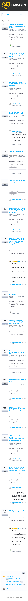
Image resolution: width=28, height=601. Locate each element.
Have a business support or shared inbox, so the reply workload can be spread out (17, 210)
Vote (5, 28)
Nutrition (15, 513)
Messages (16, 59)
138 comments (21, 325)
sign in (14, 565)
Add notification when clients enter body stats (17, 152)
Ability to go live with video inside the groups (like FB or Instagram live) (17, 408)
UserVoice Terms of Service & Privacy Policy (14, 597)
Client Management (17, 116)
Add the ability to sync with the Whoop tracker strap (17, 26)
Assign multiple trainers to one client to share (17, 113)
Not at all (14, 37)
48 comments (11, 472)
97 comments (11, 512)
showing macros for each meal (17, 380)
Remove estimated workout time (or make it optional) (17, 84)
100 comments (12, 245)
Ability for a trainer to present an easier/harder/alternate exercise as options (16, 438)
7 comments (20, 155)
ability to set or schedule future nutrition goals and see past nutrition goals (17, 469)
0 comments (11, 355)
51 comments (11, 115)
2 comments (11, 184)
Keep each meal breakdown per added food (16, 352)
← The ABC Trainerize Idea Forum (9, 16)
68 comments (11, 442)
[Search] (23, 573)
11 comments (11, 214)
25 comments (11, 383)
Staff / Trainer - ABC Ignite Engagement (14, 584)
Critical (14, 39)
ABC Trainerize (10, 588)
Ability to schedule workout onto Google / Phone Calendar (16, 322)
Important (22, 37)
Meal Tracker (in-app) (18, 356)
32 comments (11, 58)
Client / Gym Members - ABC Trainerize (16, 326)
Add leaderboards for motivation (16, 293)
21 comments (11, 87)
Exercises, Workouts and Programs (16, 327)
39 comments (11, 411)
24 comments (11, 296)
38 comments (11, 29)
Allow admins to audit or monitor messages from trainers (17, 55)
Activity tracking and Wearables (20, 30)
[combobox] (13, 573)
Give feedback (9, 576)
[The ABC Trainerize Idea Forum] (14, 5)
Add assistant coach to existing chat (17, 181)
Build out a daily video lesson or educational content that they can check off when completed (16, 241)
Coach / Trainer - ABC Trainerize (15, 156)
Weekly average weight (17, 511)
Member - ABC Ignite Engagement (13, 582)
